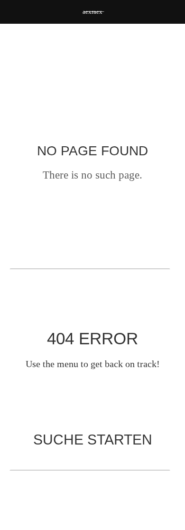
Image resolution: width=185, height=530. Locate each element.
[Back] (92, 97)
